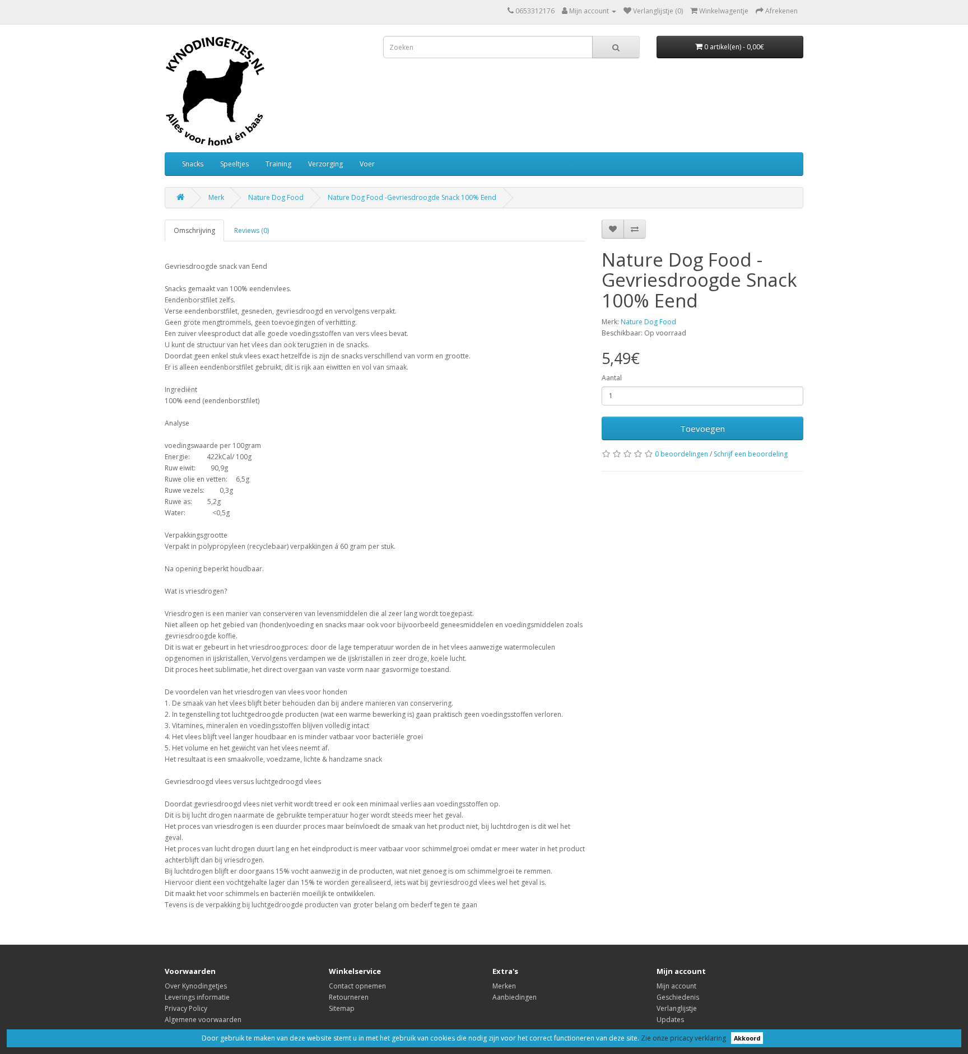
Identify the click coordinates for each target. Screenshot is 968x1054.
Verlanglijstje (677, 1008)
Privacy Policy (186, 1008)
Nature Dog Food (276, 197)
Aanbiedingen (514, 997)
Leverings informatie (197, 997)
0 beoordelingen (681, 454)
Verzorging (325, 164)
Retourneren (349, 997)
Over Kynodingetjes (196, 986)
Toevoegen (702, 428)
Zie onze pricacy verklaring (683, 1038)
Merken (504, 986)
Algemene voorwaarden (203, 1019)
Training (278, 164)
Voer (367, 164)
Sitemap (342, 1008)
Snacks (192, 164)
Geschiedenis (678, 997)
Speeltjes (234, 164)
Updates (670, 1019)
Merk (216, 197)
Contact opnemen (357, 986)
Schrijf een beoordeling (751, 454)
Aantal (612, 378)
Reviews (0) (251, 230)
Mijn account (676, 986)
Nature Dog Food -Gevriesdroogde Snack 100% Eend (412, 197)
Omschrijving (194, 230)
